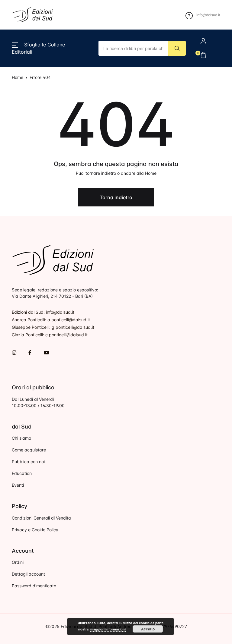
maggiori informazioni (108, 629)
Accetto (148, 629)
